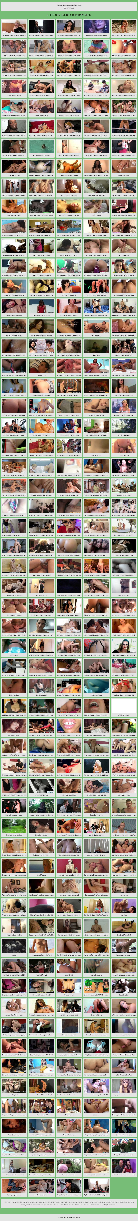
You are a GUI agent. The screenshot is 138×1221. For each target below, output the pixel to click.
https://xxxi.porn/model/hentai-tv (67, 5)
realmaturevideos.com (71, 1218)
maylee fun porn (69, 8)
